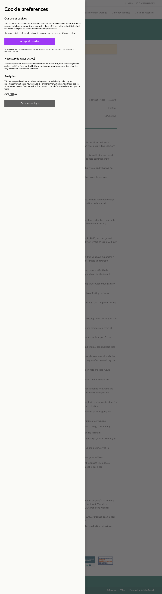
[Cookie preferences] (81, 297)
